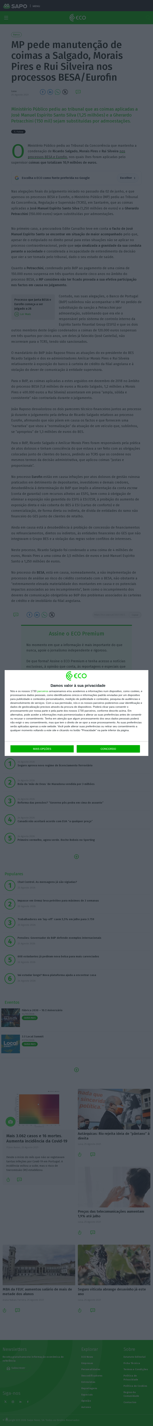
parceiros (42, 691)
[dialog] (76, 713)
